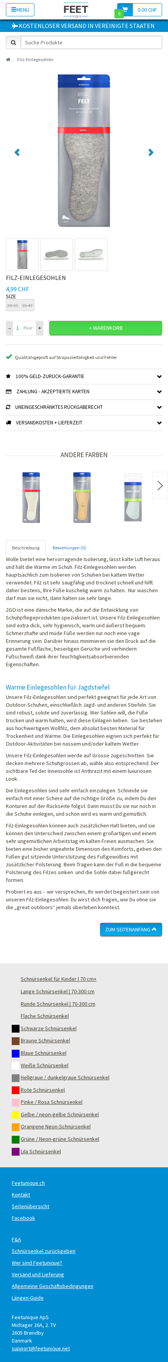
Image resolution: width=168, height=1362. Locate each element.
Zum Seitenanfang (128, 929)
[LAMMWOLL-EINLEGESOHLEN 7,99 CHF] (31, 497)
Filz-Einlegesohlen (35, 59)
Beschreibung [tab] (25, 548)
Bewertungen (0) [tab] (69, 548)
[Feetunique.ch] (76, 9)
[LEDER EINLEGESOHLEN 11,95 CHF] (82, 497)
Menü (22, 9)
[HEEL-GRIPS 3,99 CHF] (132, 497)
